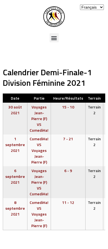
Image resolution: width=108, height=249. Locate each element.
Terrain (94, 98)
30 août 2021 (15, 110)
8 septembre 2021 (15, 208)
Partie (39, 98)
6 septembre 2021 (15, 176)
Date (15, 98)
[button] (54, 37)
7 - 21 (68, 139)
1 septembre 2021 (15, 144)
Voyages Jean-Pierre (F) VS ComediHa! (39, 118)
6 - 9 (68, 170)
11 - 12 (68, 202)
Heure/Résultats (68, 98)
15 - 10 (68, 107)
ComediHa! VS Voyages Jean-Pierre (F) (39, 150)
